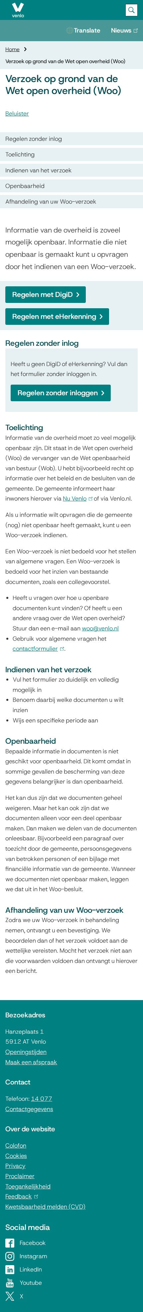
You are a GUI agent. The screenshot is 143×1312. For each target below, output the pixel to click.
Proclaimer (20, 1176)
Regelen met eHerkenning (54, 316)
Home (12, 49)
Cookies (16, 1156)
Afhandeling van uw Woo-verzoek (50, 201)
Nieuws (123, 33)
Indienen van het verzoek (38, 170)
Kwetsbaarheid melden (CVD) (45, 1206)
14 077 (41, 1098)
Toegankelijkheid (28, 1186)
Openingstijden (26, 1052)
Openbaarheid (25, 186)
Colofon (15, 1145)
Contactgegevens (29, 1109)
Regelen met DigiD (42, 294)
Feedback (20, 1196)
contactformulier (37, 648)
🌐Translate (83, 30)
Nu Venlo (76, 498)
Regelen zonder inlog (33, 138)
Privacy (15, 1166)
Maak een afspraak (31, 1062)
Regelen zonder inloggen (58, 392)
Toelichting (20, 154)
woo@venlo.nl (100, 628)
